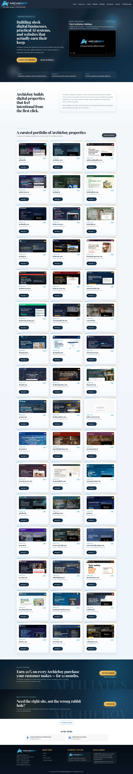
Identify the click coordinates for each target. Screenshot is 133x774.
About (89, 4)
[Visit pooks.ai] (100, 503)
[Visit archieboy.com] (66, 150)
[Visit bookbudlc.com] (32, 214)
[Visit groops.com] (32, 407)
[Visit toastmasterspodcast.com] (66, 600)
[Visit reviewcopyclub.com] (66, 535)
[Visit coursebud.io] (100, 311)
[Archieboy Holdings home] (14, 3)
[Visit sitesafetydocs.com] (100, 568)
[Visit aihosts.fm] (32, 150)
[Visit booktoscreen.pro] (32, 278)
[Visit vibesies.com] (32, 632)
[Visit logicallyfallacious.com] (66, 439)
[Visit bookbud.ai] (66, 182)
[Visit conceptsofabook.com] (66, 311)
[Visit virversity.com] (66, 632)
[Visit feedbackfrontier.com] (66, 375)
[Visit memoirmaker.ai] (100, 439)
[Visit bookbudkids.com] (100, 182)
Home (74, 4)
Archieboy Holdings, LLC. (66, 771)
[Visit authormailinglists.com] (100, 150)
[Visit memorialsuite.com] (66, 471)
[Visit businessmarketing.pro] (32, 311)
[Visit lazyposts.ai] (32, 439)
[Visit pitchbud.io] (32, 503)
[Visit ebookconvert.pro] (100, 343)
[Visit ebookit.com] (32, 375)
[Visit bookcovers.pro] (66, 214)
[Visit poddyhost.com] (66, 503)
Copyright (53, 771)
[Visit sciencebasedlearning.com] (100, 535)
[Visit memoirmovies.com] (32, 471)
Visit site (23, 167)
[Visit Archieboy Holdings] (79, 754)
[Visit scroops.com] (32, 568)
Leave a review (67, 722)
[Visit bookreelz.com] (66, 246)
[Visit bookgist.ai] (32, 246)
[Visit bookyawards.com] (66, 278)
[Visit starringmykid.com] (32, 600)
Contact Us (110, 704)
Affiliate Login (127, 4)
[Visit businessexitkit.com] (100, 278)
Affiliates (102, 4)
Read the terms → (110, 677)
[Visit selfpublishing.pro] (66, 568)
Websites (95, 4)
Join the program (107, 673)
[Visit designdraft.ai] (32, 343)
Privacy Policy (47, 758)
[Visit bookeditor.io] (100, 214)
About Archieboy (46, 60)
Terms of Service (47, 760)
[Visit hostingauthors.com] (66, 407)
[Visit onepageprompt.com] (100, 471)
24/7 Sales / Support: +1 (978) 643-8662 (14, 7)
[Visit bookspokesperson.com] (100, 246)
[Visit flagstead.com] (100, 375)
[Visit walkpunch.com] (100, 632)
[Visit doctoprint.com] (66, 343)
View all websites (109, 135)
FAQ (44, 755)
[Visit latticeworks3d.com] (100, 407)
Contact (117, 4)
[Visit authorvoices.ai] (32, 182)
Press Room (110, 4)
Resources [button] (81, 4)
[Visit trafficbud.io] (100, 600)
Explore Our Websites (27, 60)
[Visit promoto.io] (32, 535)
